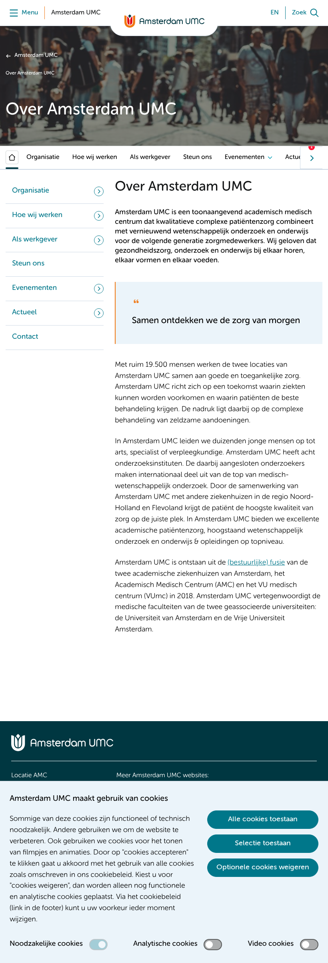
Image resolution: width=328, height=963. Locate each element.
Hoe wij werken (94, 157)
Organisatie (43, 157)
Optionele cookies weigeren (262, 867)
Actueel (296, 157)
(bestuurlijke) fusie (256, 563)
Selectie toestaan (263, 843)
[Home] (12, 157)
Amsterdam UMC (36, 55)
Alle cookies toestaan (263, 819)
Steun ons (197, 157)
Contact (25, 337)
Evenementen (245, 157)
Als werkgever (150, 157)
